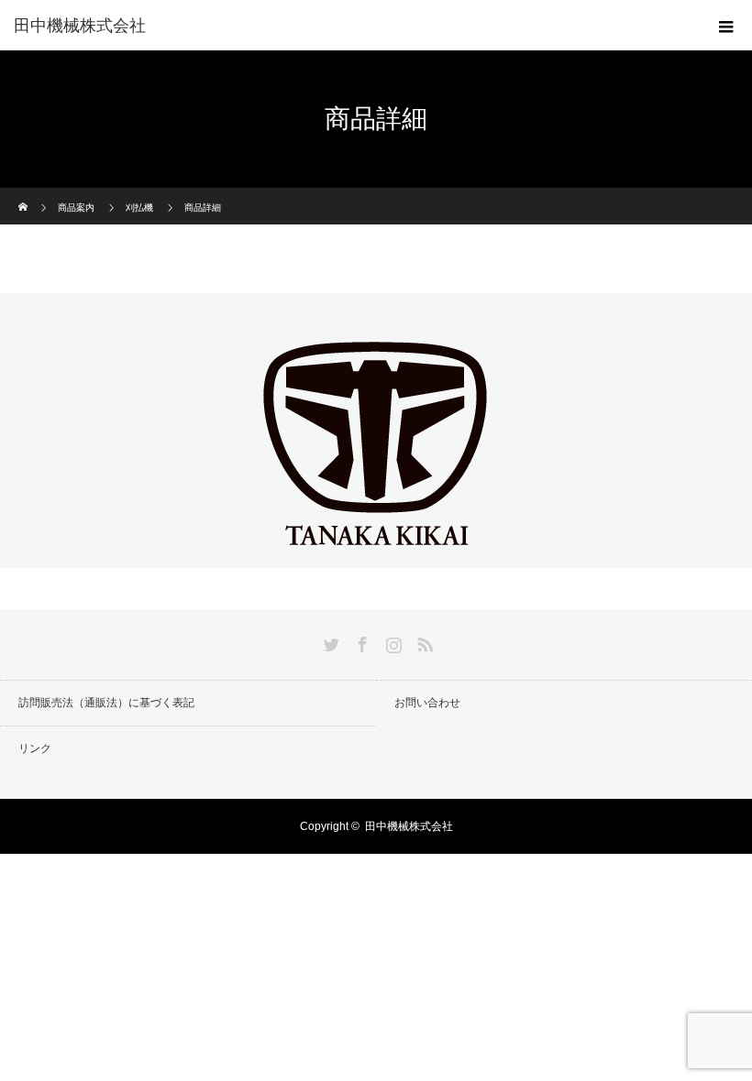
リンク (34, 748)
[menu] (726, 25)
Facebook (360, 641)
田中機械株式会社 (80, 25)
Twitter (329, 641)
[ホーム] (24, 195)
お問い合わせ (427, 702)
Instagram (391, 641)
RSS (423, 641)
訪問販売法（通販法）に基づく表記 (106, 702)
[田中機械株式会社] (376, 552)
